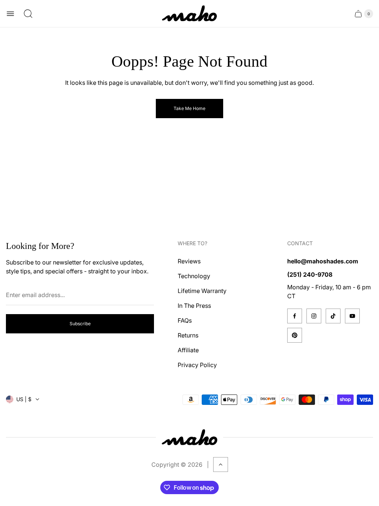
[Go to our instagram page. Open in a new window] (313, 316)
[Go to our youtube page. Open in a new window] (352, 316)
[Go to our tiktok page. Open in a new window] (333, 316)
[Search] (28, 14)
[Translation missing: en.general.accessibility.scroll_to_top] (220, 464)
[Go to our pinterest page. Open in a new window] (294, 335)
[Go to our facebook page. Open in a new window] (294, 316)
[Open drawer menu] (10, 14)
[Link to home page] (189, 437)
